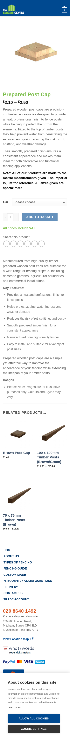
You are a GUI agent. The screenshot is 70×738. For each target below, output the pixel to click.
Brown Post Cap (16, 453)
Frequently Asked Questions (28, 580)
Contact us (13, 593)
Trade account (16, 599)
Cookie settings (33, 728)
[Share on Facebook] (13, 244)
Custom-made (15, 574)
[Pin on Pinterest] (34, 244)
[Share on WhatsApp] (6, 244)
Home (8, 550)
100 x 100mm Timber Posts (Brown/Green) (49, 457)
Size (5, 202)
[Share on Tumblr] (41, 244)
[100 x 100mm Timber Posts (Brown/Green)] (52, 433)
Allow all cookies (34, 718)
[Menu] (56, 10)
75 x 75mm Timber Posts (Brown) (14, 519)
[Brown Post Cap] (18, 433)
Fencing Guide (15, 568)
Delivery (11, 587)
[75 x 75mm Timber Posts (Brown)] (18, 495)
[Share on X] (20, 244)
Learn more (14, 707)
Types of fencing (18, 562)
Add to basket (39, 217)
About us (11, 556)
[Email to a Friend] (27, 244)
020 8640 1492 (19, 611)
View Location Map (16, 639)
